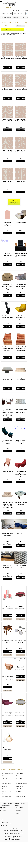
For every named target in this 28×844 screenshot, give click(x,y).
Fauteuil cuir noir (19, 786)
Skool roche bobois (6, 783)
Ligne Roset (9, 543)
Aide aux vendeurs (19, 809)
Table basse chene (6, 776)
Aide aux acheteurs (19, 807)
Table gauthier (19, 788)
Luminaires (9, 17)
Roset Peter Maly (7, 534)
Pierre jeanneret (19, 781)
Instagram (4, 810)
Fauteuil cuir (4, 786)
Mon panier (24, 10)
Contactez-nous (18, 810)
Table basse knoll (19, 773)
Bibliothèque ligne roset (16, 33)
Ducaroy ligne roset (10, 34)
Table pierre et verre (6, 796)
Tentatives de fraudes (5, 820)
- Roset (20, 533)
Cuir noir (4, 788)
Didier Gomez (7, 566)
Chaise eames (19, 778)
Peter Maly (9, 544)
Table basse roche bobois (7, 773)
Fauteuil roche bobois (20, 796)
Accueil (2, 20)
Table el (3, 781)
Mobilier (4, 17)
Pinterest (4, 809)
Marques (22, 17)
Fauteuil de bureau (20, 794)
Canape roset (19, 791)
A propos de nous (19, 812)
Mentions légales (4, 825)
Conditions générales (4, 822)
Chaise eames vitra (6, 794)
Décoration (15, 17)
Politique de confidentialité (6, 823)
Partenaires (18, 813)
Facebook (4, 807)
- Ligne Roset (21, 566)
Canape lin (4, 778)
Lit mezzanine (19, 776)
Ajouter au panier (7, 619)
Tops (6, 20)
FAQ (2, 819)
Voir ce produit (7, 67)
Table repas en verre (6, 791)
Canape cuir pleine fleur (21, 783)
